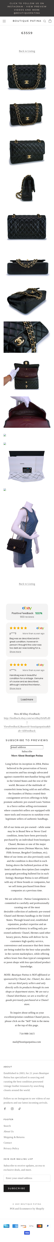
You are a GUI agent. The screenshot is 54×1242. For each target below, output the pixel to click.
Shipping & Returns (14, 1137)
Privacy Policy (11, 1148)
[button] (15, 651)
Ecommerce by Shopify (32, 1208)
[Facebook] (5, 1109)
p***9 (13, 633)
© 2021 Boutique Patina (27, 1204)
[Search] (44, 20)
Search (7, 1125)
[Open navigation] (4, 21)
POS (12, 1208)
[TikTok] (19, 1109)
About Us (9, 1131)
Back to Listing (27, 51)
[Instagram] (12, 1109)
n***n (13, 670)
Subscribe (16, 1188)
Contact (8, 1142)
